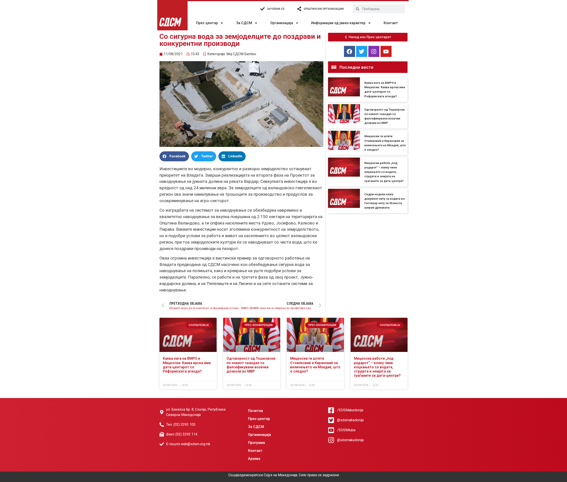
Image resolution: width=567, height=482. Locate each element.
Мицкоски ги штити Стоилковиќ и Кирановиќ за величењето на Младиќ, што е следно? (315, 364)
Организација (281, 23)
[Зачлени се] (262, 9)
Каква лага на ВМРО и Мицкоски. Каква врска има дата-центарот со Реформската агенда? (187, 364)
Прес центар (207, 23)
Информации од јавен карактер (338, 23)
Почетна (255, 411)
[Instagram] (373, 51)
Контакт (391, 23)
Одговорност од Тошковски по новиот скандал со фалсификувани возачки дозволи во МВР (251, 364)
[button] (174, 156)
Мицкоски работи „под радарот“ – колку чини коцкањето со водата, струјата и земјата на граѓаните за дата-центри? (384, 172)
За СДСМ (244, 23)
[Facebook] (349, 51)
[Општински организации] (299, 9)
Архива (254, 459)
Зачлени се (275, 8)
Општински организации (324, 8)
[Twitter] (361, 51)
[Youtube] (386, 51)
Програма (256, 443)
